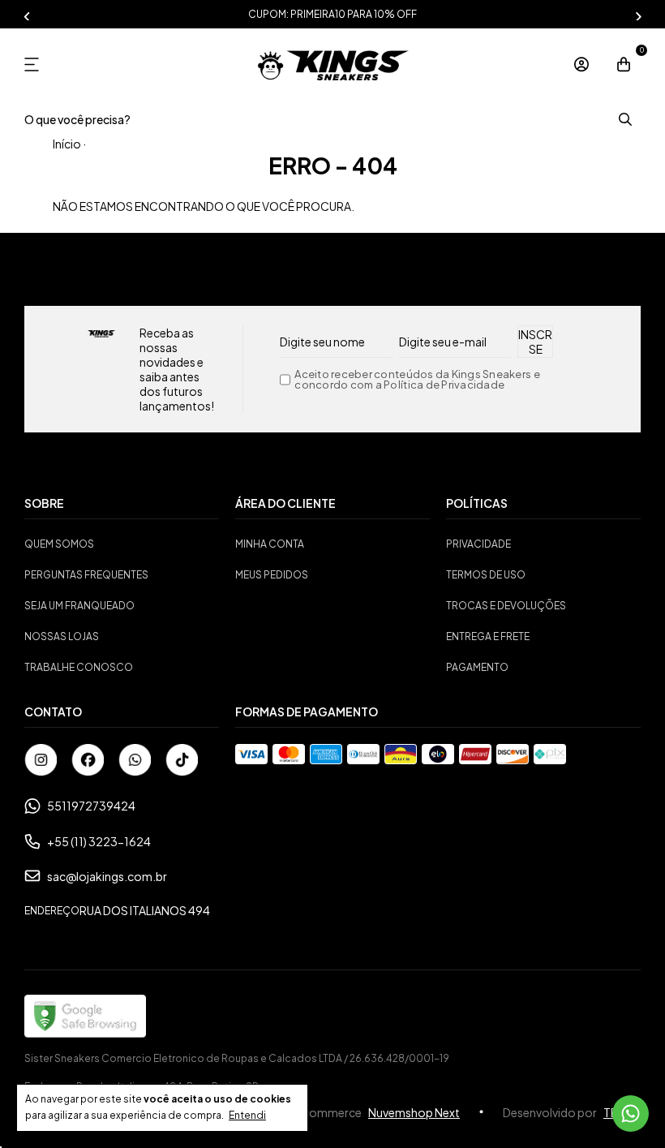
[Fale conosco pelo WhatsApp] (630, 1113)
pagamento (477, 667)
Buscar (624, 119)
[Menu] (37, 64)
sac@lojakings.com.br (107, 876)
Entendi (247, 1115)
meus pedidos (271, 575)
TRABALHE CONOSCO (78, 667)
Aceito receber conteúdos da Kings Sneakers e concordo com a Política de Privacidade (416, 379)
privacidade (478, 544)
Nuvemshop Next (414, 1112)
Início (67, 143)
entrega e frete (488, 636)
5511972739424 (91, 805)
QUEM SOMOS (59, 544)
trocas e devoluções (506, 606)
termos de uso (486, 575)
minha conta (269, 544)
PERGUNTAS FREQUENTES (86, 575)
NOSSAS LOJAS (61, 636)
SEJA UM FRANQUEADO (79, 606)
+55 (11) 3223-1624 (99, 841)
